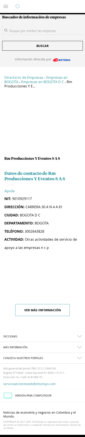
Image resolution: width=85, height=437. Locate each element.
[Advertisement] (42, 124)
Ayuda (9, 191)
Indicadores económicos (68, 7)
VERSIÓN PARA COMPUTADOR (33, 395)
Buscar (42, 46)
